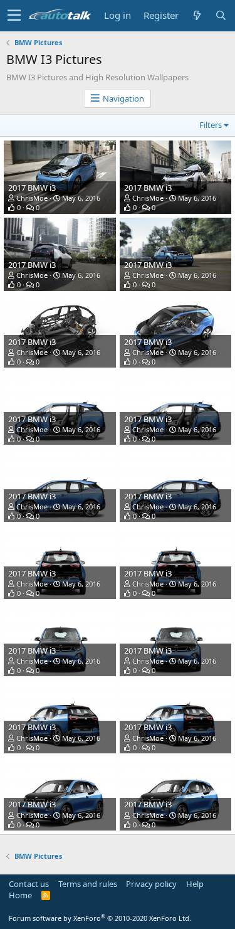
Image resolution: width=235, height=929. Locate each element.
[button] (14, 15)
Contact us (29, 883)
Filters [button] (210, 124)
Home (20, 895)
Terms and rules (87, 883)
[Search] (220, 15)
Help (195, 883)
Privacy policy (151, 883)
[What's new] (197, 15)
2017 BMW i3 (32, 187)
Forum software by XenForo (100, 918)
